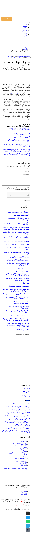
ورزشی (7, 485)
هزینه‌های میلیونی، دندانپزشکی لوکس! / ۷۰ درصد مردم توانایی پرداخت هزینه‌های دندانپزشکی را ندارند (16, 324)
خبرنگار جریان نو (22, 394)
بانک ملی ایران (23, 448)
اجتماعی (18, 57)
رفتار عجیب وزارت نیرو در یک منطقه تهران (17, 416)
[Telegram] (28, 526)
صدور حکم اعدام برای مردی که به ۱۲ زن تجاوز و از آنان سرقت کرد (17, 279)
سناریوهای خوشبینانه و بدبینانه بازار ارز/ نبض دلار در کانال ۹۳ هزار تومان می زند (16, 290)
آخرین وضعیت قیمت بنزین (22, 137)
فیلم (22, 486)
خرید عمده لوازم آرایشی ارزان (19, 443)
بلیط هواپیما (24, 444)
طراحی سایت (23, 450)
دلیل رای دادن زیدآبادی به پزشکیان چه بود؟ (17, 428)
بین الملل (12, 485)
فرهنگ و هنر (27, 486)
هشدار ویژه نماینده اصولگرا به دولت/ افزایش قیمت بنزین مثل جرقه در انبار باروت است (16, 150)
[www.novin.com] (18, 369)
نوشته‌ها (25, 49)
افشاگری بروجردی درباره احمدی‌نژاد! (19, 419)
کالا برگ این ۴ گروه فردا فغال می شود (17, 244)
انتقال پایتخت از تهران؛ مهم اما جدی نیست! (16, 294)
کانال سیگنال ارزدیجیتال (21, 445)
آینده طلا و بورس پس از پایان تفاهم (19, 134)
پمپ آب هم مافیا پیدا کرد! (22, 425)
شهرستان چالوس (9, 110)
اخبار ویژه (12, 57)
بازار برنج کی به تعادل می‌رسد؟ (20, 315)
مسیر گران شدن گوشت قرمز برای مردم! (17, 422)
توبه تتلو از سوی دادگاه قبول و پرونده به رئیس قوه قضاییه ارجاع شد (17, 297)
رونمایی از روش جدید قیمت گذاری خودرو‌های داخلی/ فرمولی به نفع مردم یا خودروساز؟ (15, 319)
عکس (17, 486)
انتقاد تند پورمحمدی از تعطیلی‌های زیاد (18, 412)
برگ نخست (24, 48)
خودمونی (24, 451)
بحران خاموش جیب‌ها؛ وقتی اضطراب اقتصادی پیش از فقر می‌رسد (18, 263)
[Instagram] (28, 513)
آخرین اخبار (27, 388)
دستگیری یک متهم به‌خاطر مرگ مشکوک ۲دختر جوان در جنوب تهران (17, 274)
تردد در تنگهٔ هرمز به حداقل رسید (19, 257)
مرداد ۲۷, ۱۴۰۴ (26, 396)
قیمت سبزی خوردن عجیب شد (20, 267)
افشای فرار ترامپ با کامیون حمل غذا (18, 260)
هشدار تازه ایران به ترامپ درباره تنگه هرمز (16, 241)
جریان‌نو (21, 501)
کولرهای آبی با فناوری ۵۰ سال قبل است (18, 406)
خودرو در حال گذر (16, 92)
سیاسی (17, 485)
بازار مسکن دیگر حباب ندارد (21, 403)
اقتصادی (22, 485)
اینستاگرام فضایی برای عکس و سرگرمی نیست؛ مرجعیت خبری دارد (17, 302)
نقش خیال (26, 283)
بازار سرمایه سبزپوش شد (21, 270)
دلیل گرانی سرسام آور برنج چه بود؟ (19, 409)
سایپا (25, 447)
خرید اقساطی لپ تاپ (21, 441)
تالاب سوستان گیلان (23, 329)
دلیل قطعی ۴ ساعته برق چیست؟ (19, 286)
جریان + (13, 486)
